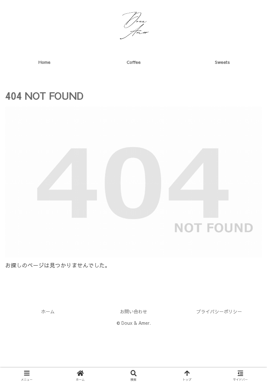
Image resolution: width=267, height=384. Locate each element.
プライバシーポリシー (219, 311)
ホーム (48, 311)
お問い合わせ (133, 311)
